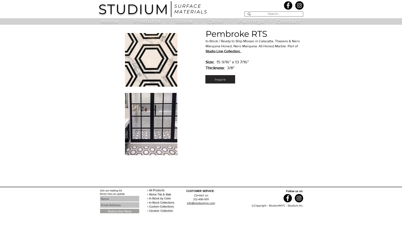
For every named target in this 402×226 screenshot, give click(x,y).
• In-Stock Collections (160, 202)
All (151, 190)
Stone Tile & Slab (160, 194)
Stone (187, 21)
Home (112, 21)
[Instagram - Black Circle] (299, 5)
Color (217, 21)
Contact (289, 21)
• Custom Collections (160, 206)
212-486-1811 (201, 199)
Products (147, 21)
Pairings (251, 21)
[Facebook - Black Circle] (288, 5)
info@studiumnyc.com (201, 203)
